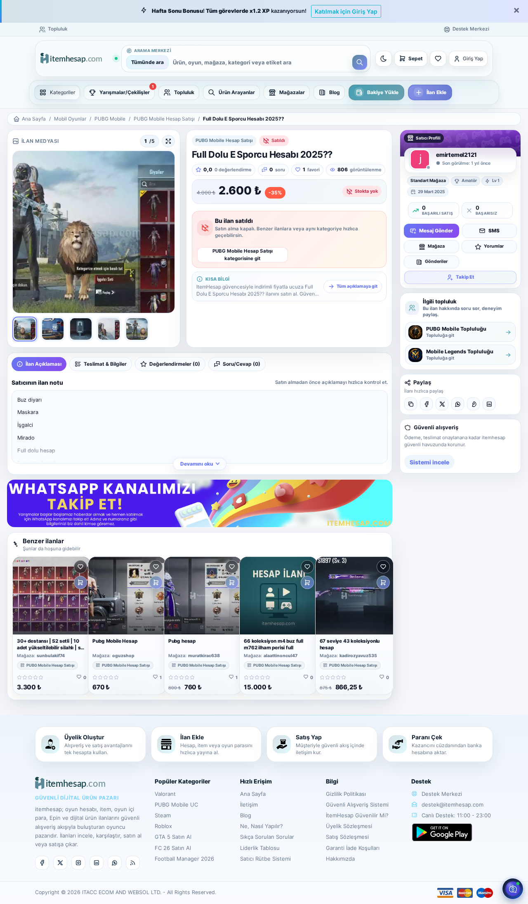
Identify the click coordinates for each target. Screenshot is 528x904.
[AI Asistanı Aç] (512, 888)
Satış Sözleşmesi (347, 836)
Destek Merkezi (441, 793)
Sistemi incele (429, 462)
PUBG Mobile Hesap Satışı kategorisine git (242, 254)
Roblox (163, 826)
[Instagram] (78, 863)
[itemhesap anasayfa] (78, 59)
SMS (494, 230)
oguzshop (123, 655)
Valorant (165, 793)
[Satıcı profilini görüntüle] (420, 159)
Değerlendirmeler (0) (174, 364)
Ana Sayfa (34, 119)
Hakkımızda (340, 858)
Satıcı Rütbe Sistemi (265, 858)
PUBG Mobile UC (176, 804)
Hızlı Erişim (256, 781)
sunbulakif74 (51, 655)
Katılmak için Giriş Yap (346, 11)
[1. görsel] (24, 329)
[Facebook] (426, 404)
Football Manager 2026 (184, 858)
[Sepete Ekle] (80, 582)
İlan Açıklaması (43, 364)
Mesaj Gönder (436, 230)
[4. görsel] (109, 329)
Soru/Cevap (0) (241, 364)
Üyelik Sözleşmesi (349, 826)
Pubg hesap (182, 641)
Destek (421, 781)
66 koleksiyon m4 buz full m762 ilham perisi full (273, 644)
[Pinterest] (473, 404)
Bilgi (332, 781)
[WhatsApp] (457, 404)
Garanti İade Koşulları (353, 848)
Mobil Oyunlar (70, 119)
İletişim (249, 804)
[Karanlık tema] (383, 58)
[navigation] (264, 92)
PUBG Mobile (109, 119)
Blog (245, 815)
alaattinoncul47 (280, 655)
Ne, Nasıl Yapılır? (261, 826)
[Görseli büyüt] (168, 141)
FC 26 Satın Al (173, 848)
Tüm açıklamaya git (357, 286)
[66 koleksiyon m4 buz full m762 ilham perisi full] (278, 595)
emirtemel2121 (456, 154)
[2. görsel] (52, 329)
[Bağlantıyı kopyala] (410, 404)
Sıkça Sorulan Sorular (267, 836)
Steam (163, 815)
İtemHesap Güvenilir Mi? (357, 815)
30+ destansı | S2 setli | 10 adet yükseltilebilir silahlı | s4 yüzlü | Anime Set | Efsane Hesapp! (50, 650)
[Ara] (359, 62)
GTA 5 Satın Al (173, 836)
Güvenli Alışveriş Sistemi (357, 804)
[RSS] (133, 863)
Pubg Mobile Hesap (114, 641)
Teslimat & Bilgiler (105, 364)
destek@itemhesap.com (452, 804)
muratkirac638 (204, 655)
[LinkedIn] (489, 404)
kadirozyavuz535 (358, 655)
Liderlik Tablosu (260, 848)
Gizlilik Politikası (346, 793)
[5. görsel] (137, 329)
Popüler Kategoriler (182, 781)
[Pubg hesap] (203, 595)
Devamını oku (196, 464)
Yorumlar (494, 246)
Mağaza (436, 246)
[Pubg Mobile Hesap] (127, 595)
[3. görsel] (80, 329)
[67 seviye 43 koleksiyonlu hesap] (354, 595)
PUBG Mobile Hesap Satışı (164, 119)
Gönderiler (436, 261)
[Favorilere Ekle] (80, 566)
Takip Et (465, 277)
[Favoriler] (438, 58)
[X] (442, 404)
